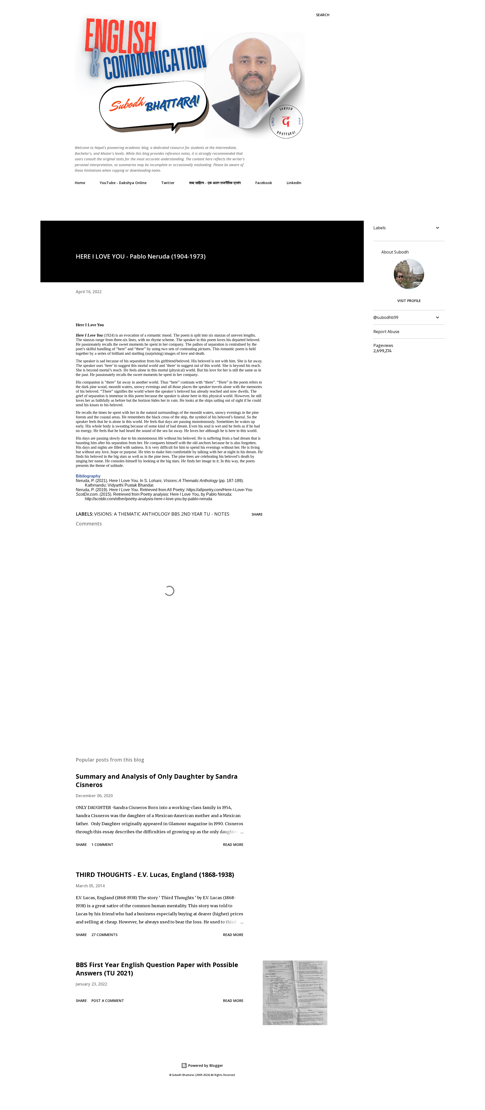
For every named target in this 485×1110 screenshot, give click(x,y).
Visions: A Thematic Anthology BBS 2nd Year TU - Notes (161, 514)
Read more (233, 844)
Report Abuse (386, 331)
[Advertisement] (167, 200)
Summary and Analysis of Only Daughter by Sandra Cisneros (157, 780)
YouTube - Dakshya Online (123, 182)
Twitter (168, 182)
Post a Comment (107, 1000)
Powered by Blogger (205, 1065)
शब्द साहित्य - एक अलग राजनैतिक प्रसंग (215, 182)
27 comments (104, 934)
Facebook (263, 182)
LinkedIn (294, 182)
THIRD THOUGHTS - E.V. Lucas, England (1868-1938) (155, 874)
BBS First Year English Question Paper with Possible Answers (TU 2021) (157, 968)
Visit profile (409, 300)
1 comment (102, 844)
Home (80, 182)
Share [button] (257, 514)
